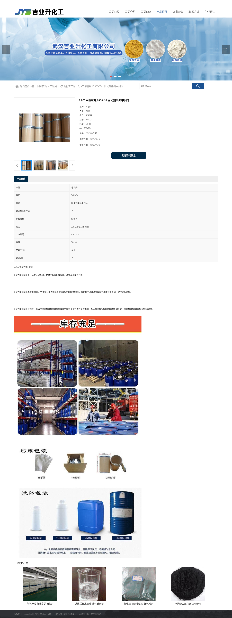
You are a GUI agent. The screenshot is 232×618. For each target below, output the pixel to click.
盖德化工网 (84, 614)
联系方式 (194, 11)
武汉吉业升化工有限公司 (51, 614)
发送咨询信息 (128, 155)
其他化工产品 (68, 86)
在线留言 (209, 11)
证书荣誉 (178, 11)
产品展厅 (162, 11)
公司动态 (146, 11)
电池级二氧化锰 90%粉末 (188, 604)
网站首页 (42, 86)
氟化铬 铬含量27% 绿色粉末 (138, 604)
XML (65, 614)
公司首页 (114, 11)
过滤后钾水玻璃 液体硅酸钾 (89, 604)
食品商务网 (96, 614)
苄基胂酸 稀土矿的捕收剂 (40, 604)
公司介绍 (130, 11)
